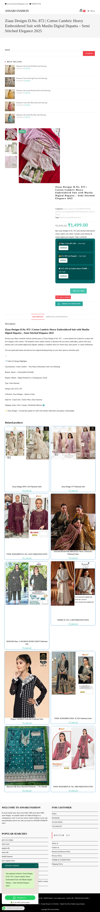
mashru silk (70, 898)
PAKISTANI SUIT (84, 209)
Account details (57, 822)
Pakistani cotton (65, 217)
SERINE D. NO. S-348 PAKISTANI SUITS (73, 620)
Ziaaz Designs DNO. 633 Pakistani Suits (27, 487)
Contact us (55, 847)
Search (7, 50)
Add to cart (78, 291)
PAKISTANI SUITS (76, 212)
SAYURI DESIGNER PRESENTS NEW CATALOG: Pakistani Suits (73, 553)
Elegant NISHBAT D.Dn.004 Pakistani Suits (27, 719)
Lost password (57, 826)
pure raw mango (7, 840)
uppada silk (6, 848)
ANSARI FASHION (17, 10)
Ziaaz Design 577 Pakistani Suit (73, 487)
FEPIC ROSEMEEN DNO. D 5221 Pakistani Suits (73, 718)
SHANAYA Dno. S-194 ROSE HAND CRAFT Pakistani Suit (26, 643)
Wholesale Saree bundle (82, 898)
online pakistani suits (71, 209)
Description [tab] (37, 317)
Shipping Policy (57, 864)
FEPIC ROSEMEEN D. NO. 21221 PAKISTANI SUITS (27, 554)
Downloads (56, 818)
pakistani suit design (62, 212)
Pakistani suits (75, 217)
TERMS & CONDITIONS (61, 860)
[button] (57, 131)
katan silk (5, 852)
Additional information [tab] (57, 317)
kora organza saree (8, 861)
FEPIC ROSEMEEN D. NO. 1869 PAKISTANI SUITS (73, 787)
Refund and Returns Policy (61, 852)
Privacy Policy (57, 856)
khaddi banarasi (7, 856)
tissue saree (6, 844)
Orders (54, 814)
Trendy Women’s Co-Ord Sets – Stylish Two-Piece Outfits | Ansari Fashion (63, 904)
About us (55, 843)
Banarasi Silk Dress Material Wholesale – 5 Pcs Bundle (27, 787)
